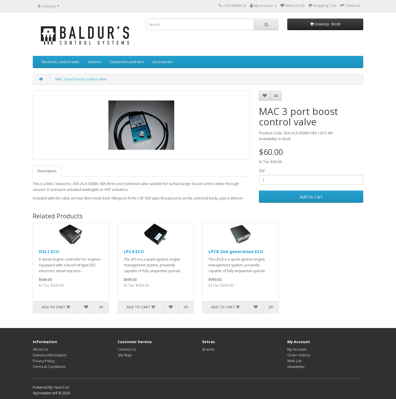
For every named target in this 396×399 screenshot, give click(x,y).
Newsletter (296, 366)
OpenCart (61, 387)
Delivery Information (49, 355)
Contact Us (127, 349)
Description (47, 171)
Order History (298, 355)
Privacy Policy (44, 360)
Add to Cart (311, 197)
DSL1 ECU (49, 251)
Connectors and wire (127, 61)
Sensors (94, 61)
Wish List (294, 360)
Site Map (125, 355)
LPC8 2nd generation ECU (235, 251)
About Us (40, 349)
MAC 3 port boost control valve (81, 79)
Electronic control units (60, 61)
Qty (262, 170)
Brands (208, 349)
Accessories (162, 61)
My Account (296, 349)
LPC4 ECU (134, 251)
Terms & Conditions (49, 366)
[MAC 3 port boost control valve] (141, 125)
